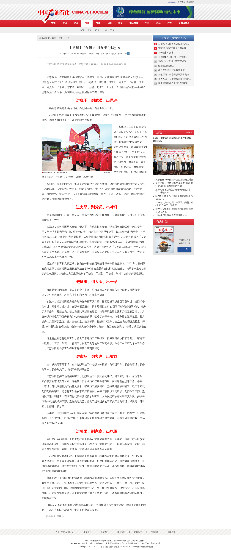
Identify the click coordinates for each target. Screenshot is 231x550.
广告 (169, 23)
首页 (53, 23)
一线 (104, 30)
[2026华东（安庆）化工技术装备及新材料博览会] (153, 17)
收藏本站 (190, 2)
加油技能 (133, 23)
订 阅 (184, 249)
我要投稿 (171, 532)
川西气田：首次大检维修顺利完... (174, 79)
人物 (109, 23)
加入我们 (121, 532)
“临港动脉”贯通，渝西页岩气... (173, 61)
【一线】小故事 (166, 52)
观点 (76, 23)
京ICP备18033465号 (79, 543)
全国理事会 (184, 23)
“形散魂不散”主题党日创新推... (173, 48)
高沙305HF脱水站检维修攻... (172, 70)
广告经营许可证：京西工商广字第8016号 (143, 543)
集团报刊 (87, 532)
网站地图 (155, 532)
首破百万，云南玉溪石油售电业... (174, 74)
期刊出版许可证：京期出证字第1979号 (107, 543)
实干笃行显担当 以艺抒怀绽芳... (173, 83)
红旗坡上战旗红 (166, 65)
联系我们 (104, 532)
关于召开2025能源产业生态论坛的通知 (174, 179)
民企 (112, 30)
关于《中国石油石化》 (65, 532)
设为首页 (181, 2)
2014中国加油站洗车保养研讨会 (171, 215)
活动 (158, 23)
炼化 (89, 30)
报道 (87, 23)
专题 (98, 23)
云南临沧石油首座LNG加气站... (173, 44)
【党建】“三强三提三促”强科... (173, 57)
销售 (97, 30)
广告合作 (138, 532)
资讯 (65, 23)
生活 (147, 23)
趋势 (120, 23)
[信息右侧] (173, 127)
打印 (120, 54)
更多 (188, 132)
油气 (82, 30)
